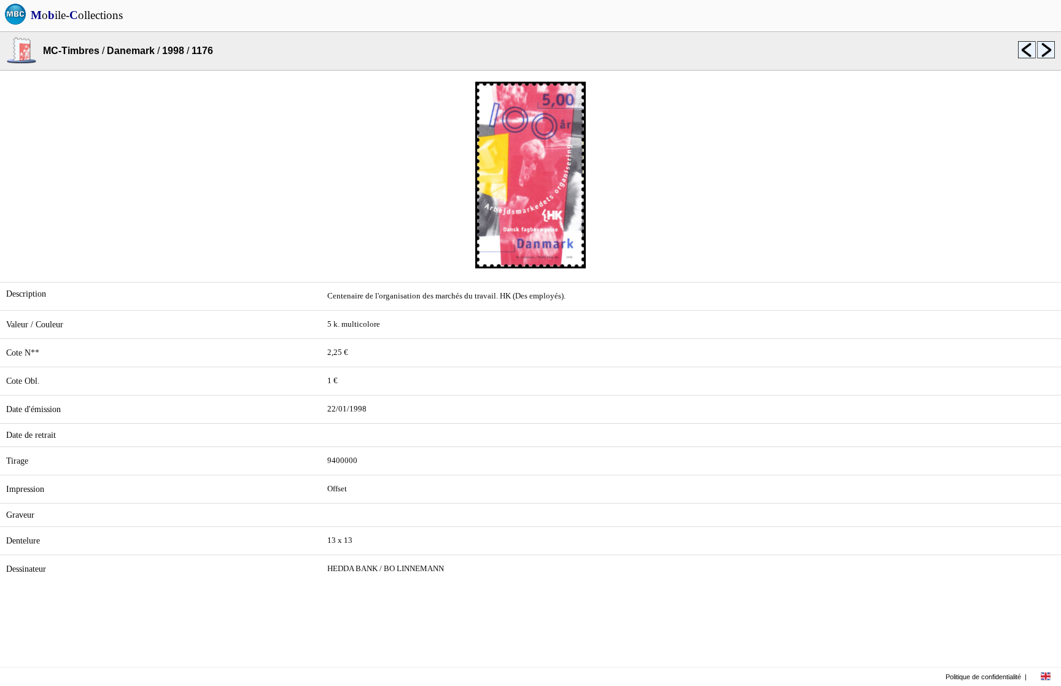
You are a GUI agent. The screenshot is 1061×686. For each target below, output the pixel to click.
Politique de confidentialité (983, 676)
